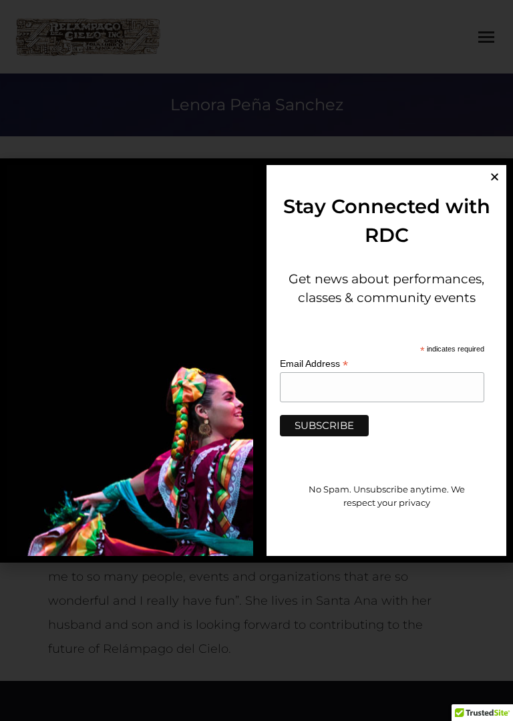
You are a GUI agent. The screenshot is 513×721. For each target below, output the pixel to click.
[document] (256, 360)
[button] (495, 177)
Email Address (314, 363)
